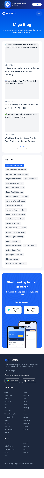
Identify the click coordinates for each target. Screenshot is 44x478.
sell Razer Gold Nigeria (14, 165)
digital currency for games (15, 263)
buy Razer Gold (30, 246)
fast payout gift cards (14, 183)
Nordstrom (8, 401)
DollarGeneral (9, 417)
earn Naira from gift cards (15, 201)
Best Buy (7, 426)
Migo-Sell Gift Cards (13, 179)
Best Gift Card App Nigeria (15, 214)
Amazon (7, 398)
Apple (6, 392)
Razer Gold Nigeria (12, 241)
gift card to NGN (30, 179)
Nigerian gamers (12, 259)
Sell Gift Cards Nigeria (14, 205)
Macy (6, 408)
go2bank (25, 429)
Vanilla (25, 401)
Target (25, 404)
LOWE (6, 420)
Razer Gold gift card (13, 246)
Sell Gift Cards (9, 446)
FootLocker (8, 411)
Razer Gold (26, 395)
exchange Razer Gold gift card (17, 174)
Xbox (24, 398)
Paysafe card (9, 429)
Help (6, 455)
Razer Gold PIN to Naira (14, 192)
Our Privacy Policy (10, 449)
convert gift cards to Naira (15, 210)
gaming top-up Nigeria (14, 255)
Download (26, 452)
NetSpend (25, 417)
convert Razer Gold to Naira (16, 170)
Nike (6, 404)
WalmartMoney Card (11, 414)
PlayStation (26, 420)
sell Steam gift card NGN (15, 219)
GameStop (26, 408)
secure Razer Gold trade (15, 188)
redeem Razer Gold (13, 250)
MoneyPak (26, 423)
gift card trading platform (15, 232)
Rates (6, 452)
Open (37, 4)
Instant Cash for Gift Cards (16, 228)
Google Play (8, 395)
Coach (25, 414)
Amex (24, 411)
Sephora (25, 426)
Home (6, 443)
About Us (25, 443)
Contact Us (26, 446)
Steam (25, 392)
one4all (7, 433)
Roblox (7, 423)
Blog (24, 449)
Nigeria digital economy (14, 237)
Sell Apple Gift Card (13, 223)
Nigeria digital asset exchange (17, 196)
